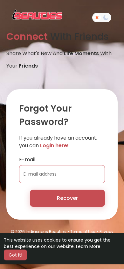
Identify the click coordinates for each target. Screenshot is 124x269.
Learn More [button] (88, 246)
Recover (67, 198)
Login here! (54, 145)
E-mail (27, 159)
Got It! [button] (15, 255)
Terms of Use (82, 231)
